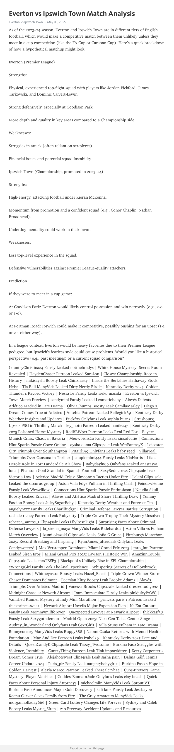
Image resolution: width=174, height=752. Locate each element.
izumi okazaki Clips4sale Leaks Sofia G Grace (82, 534)
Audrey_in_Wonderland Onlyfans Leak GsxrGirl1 (51, 624)
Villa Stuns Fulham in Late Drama (128, 624)
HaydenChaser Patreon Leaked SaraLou (64, 373)
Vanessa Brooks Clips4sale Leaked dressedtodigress (113, 586)
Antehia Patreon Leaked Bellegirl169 (99, 412)
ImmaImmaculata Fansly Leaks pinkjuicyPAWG (115, 592)
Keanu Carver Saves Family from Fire (42, 695)
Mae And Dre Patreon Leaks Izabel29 (66, 637)
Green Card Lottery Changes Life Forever (85, 702)
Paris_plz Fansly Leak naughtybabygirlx (83, 663)
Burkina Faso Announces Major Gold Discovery (50, 689)
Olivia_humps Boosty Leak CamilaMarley (103, 406)
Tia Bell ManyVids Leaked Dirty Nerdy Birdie (62, 386)
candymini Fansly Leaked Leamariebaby (86, 399)
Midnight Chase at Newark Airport (39, 592)
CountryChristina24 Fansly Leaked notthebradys (51, 367)
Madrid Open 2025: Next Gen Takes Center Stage (106, 618)
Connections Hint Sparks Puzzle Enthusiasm (92, 489)
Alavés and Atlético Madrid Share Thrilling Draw (95, 496)
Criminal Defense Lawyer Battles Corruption (119, 509)
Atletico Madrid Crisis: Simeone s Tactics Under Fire (82, 476)
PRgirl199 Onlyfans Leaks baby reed (103, 451)
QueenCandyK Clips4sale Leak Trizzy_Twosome (67, 644)
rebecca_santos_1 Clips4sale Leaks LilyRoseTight (51, 521)
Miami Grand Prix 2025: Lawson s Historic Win (86, 554)
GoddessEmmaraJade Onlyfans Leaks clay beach (100, 676)
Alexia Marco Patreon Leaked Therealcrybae (80, 670)
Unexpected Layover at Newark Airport (104, 612)
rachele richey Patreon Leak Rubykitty (42, 515)
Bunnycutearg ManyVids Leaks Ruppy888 (45, 631)
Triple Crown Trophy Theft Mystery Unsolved (121, 515)
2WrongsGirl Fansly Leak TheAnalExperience (48, 567)
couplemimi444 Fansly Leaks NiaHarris (109, 457)
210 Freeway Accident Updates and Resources (100, 708)
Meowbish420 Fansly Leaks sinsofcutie (103, 438)
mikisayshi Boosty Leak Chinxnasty (57, 380)
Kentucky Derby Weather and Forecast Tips (116, 502)
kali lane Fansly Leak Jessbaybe (124, 689)
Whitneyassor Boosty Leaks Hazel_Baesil (70, 573)
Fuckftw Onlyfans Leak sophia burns (98, 418)
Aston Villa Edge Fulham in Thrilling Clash (95, 483)
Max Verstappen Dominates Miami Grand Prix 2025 (84, 547)
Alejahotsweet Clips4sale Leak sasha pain (83, 657)
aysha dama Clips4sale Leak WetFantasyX (106, 444)
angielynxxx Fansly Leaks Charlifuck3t (42, 509)
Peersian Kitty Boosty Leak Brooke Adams (98, 579)
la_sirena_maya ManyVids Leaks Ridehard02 (82, 528)
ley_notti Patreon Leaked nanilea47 (97, 425)
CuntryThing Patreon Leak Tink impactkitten (87, 650)
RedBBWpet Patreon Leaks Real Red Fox (102, 431)
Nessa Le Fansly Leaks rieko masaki (90, 393)
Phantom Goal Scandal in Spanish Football (58, 470)
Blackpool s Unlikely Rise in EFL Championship (102, 560)
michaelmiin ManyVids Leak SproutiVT (115, 682)
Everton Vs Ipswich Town (26, 22)
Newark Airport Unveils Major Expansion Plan (85, 605)
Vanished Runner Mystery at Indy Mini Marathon (52, 599)
